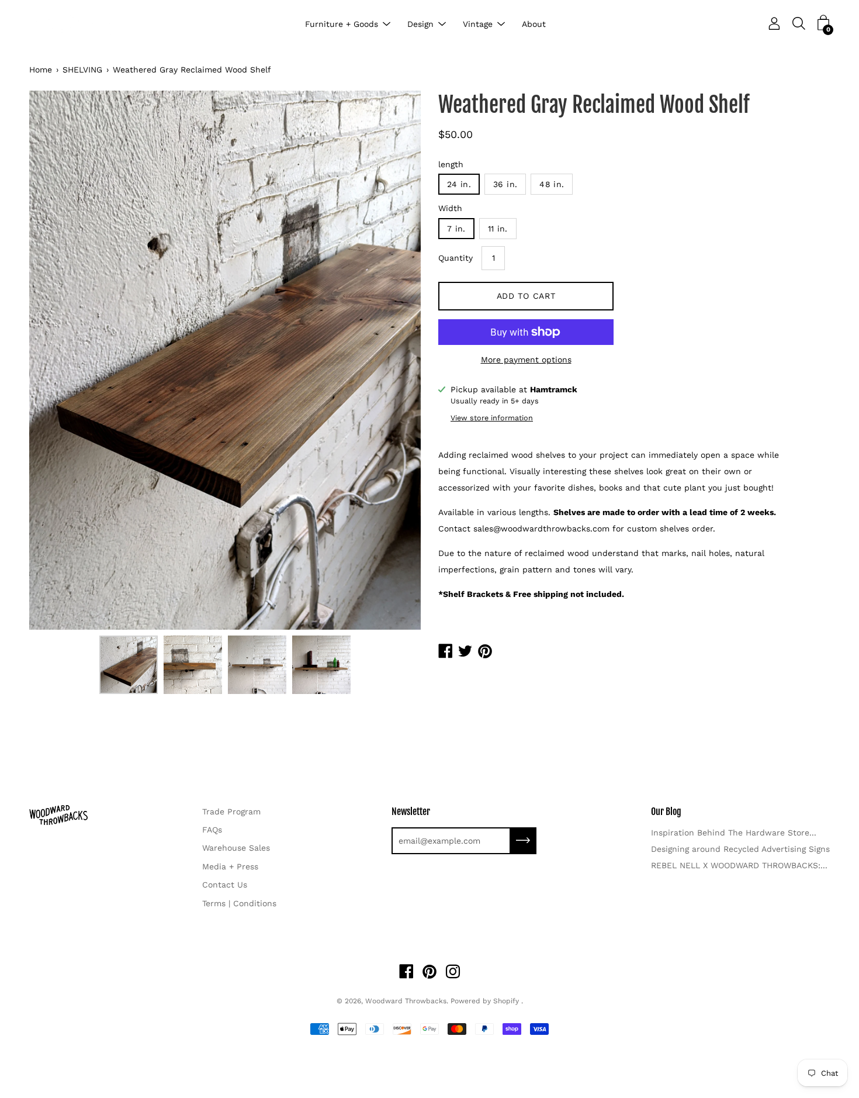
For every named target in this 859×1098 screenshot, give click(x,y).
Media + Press (230, 866)
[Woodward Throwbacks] (76, 24)
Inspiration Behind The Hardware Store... (733, 832)
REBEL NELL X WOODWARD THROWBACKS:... (739, 865)
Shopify (506, 1001)
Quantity (455, 258)
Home (40, 69)
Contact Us (224, 884)
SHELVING (82, 69)
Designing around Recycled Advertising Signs (740, 849)
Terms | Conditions (239, 903)
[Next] (391, 360)
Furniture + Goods (341, 24)
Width (450, 208)
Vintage (478, 24)
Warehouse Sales (236, 847)
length (450, 164)
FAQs (212, 829)
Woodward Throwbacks (405, 1001)
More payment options (526, 359)
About (534, 24)
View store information (492, 417)
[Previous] (58, 360)
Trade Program (231, 811)
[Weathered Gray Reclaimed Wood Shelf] (128, 665)
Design (420, 24)
